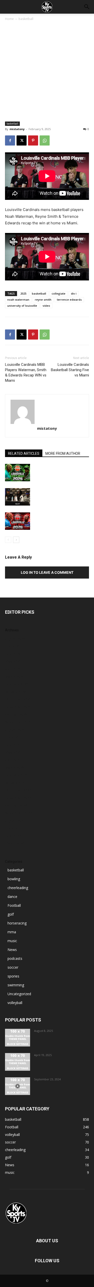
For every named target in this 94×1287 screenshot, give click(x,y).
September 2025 (18, 722)
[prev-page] (8, 540)
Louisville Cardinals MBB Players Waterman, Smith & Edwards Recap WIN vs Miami (25, 372)
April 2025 (13, 759)
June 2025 (13, 744)
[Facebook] (10, 140)
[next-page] (16, 540)
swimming (16, 985)
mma (12, 932)
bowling (14, 878)
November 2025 (18, 706)
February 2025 (16, 775)
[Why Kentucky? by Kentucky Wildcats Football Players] (17, 1037)
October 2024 (16, 805)
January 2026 (15, 691)
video (46, 305)
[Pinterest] (33, 140)
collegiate (58, 293)
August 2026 (15, 638)
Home (9, 19)
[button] (87, 7)
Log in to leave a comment (47, 572)
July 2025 (12, 737)
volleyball (15, 1002)
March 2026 (14, 676)
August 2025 (15, 729)
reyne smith (43, 299)
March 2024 (14, 843)
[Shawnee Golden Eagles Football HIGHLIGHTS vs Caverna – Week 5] (17, 1086)
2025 (23, 293)
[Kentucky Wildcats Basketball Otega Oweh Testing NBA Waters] (17, 1062)
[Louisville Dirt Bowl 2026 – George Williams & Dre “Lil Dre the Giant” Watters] (17, 472)
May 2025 (13, 752)
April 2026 (13, 668)
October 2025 (16, 714)
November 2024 (18, 797)
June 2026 (13, 653)
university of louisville (22, 305)
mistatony (17, 129)
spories (13, 976)
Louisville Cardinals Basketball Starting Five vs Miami (70, 369)
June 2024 (13, 835)
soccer (13, 967)
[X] (22, 140)
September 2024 (18, 813)
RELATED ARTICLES (23, 453)
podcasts (15, 958)
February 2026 (16, 684)
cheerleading (18, 887)
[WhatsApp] (45, 140)
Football (14, 905)
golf (11, 914)
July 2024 (12, 828)
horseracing (17, 923)
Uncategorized (19, 993)
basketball (26, 19)
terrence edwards (69, 299)
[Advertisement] (47, 71)
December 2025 (18, 699)
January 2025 (15, 782)
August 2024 (15, 820)
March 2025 (14, 767)
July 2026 (12, 646)
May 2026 (13, 661)
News (12, 949)
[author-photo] (47, 412)
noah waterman (18, 299)
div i (73, 293)
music (12, 940)
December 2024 (18, 790)
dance (12, 896)
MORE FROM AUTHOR (62, 453)
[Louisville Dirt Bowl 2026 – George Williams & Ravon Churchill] (17, 521)
